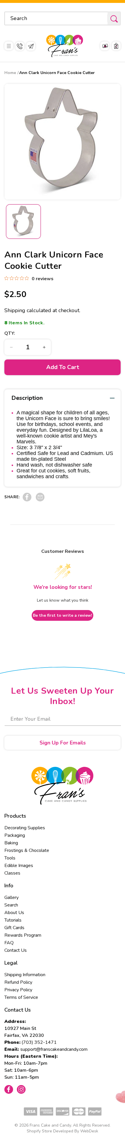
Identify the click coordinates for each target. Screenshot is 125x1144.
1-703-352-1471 (19, 46)
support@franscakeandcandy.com (54, 1049)
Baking (11, 843)
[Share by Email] (40, 500)
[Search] (114, 19)
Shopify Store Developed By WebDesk (62, 1131)
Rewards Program (22, 935)
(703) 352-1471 (39, 1042)
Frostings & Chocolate (26, 850)
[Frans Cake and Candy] (64, 46)
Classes (12, 873)
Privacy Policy (18, 990)
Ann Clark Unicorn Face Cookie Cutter (57, 72)
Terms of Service (21, 997)
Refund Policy (18, 982)
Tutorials (13, 920)
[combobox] (62, 18)
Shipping (14, 310)
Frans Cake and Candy (50, 1125)
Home (10, 72)
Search (11, 905)
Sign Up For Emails (63, 742)
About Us (14, 912)
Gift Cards (14, 927)
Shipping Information (24, 975)
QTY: (9, 333)
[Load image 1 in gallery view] (23, 221)
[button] (8, 46)
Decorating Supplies (24, 828)
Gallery (11, 897)
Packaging (14, 835)
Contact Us (15, 950)
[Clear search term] (101, 18)
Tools (9, 858)
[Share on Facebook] (27, 500)
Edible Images (18, 865)
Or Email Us (30, 46)
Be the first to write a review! (62, 615)
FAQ (9, 943)
